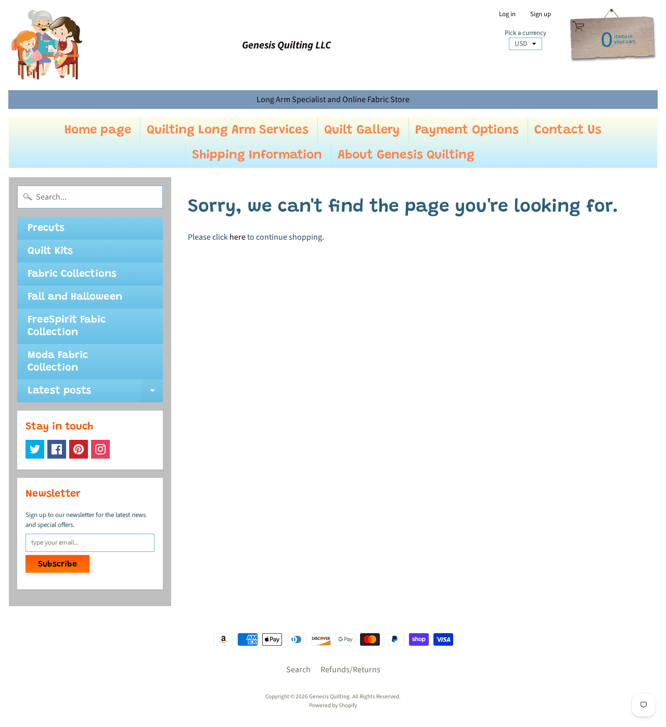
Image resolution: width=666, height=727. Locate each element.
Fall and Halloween (75, 297)
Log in (507, 14)
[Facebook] (56, 449)
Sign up (540, 14)
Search (298, 669)
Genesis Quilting (329, 696)
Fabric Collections (72, 274)
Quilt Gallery (362, 130)
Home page (98, 130)
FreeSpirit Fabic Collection (67, 326)
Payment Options (467, 130)
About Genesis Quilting (406, 155)
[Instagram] (100, 449)
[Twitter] (34, 449)
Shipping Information (257, 155)
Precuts (46, 228)
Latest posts (95, 394)
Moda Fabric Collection (58, 361)
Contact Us (567, 130)
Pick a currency (525, 33)
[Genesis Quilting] (47, 45)
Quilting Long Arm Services (228, 130)
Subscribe (57, 564)
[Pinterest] (78, 449)
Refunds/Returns (350, 669)
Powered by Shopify (333, 705)
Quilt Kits (50, 251)
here (237, 237)
